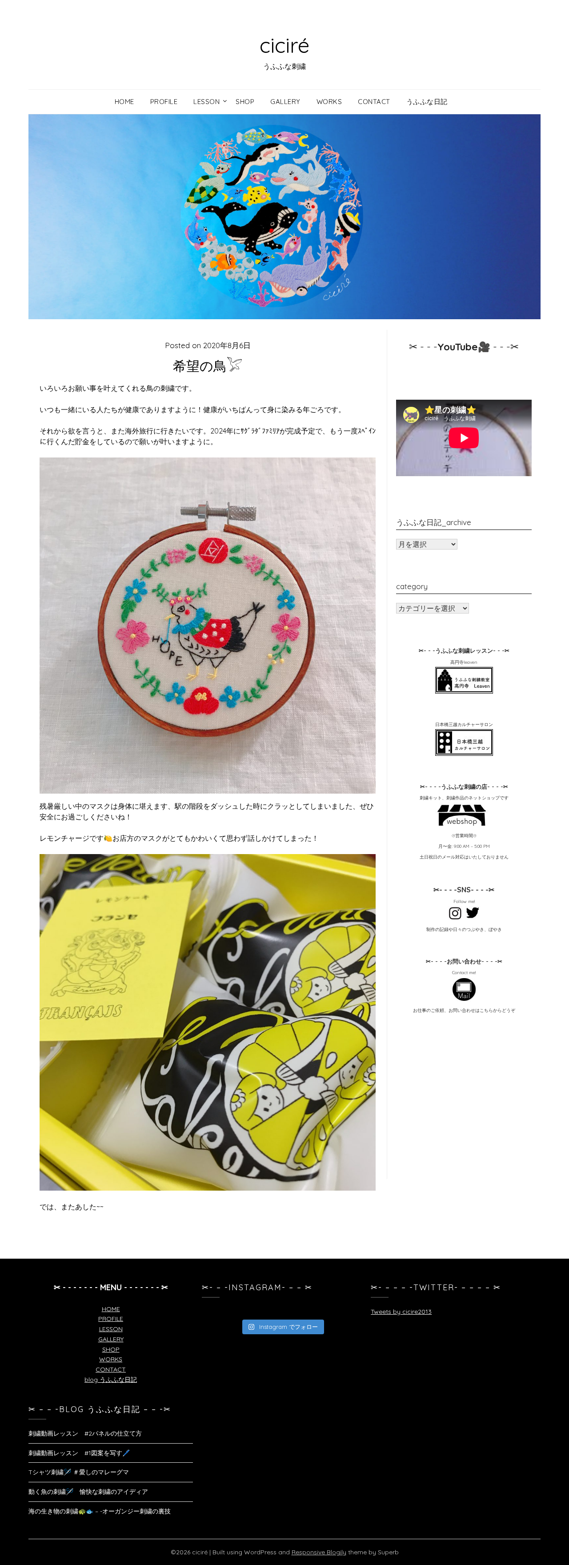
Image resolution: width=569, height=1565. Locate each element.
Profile (164, 101)
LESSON (111, 1329)
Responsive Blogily (319, 1552)
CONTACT (111, 1369)
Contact (374, 101)
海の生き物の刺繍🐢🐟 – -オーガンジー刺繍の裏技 (99, 1511)
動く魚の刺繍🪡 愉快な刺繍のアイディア (88, 1492)
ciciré (284, 45)
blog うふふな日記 (110, 1380)
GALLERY (111, 1339)
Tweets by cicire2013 (401, 1312)
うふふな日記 (427, 101)
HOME (111, 1309)
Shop (245, 101)
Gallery (285, 101)
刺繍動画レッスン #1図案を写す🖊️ (79, 1453)
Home (124, 101)
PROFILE (110, 1319)
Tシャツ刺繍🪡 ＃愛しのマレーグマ (78, 1472)
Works (329, 101)
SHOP (111, 1349)
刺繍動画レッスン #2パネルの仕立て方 (85, 1433)
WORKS (110, 1359)
